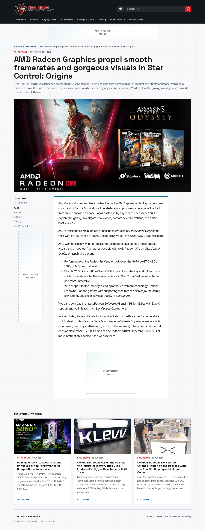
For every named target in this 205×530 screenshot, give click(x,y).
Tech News (21, 19)
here (123, 308)
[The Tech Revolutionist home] (56, 9)
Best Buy (79, 326)
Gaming (102, 19)
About (150, 516)
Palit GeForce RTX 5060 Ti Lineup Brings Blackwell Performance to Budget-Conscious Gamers (39, 466)
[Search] (188, 9)
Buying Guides (49, 19)
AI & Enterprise (117, 19)
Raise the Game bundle (81, 231)
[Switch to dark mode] (121, 9)
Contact (175, 516)
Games (17, 217)
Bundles (17, 212)
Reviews (34, 19)
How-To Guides (136, 19)
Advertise (162, 516)
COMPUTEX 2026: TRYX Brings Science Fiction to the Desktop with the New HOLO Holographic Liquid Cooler (161, 467)
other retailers (120, 326)
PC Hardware (66, 19)
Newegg (95, 326)
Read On (21, 499)
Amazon (67, 326)
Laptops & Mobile (85, 19)
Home (17, 46)
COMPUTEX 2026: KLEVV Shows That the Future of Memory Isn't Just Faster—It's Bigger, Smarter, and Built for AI (102, 467)
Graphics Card (21, 226)
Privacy (186, 516)
